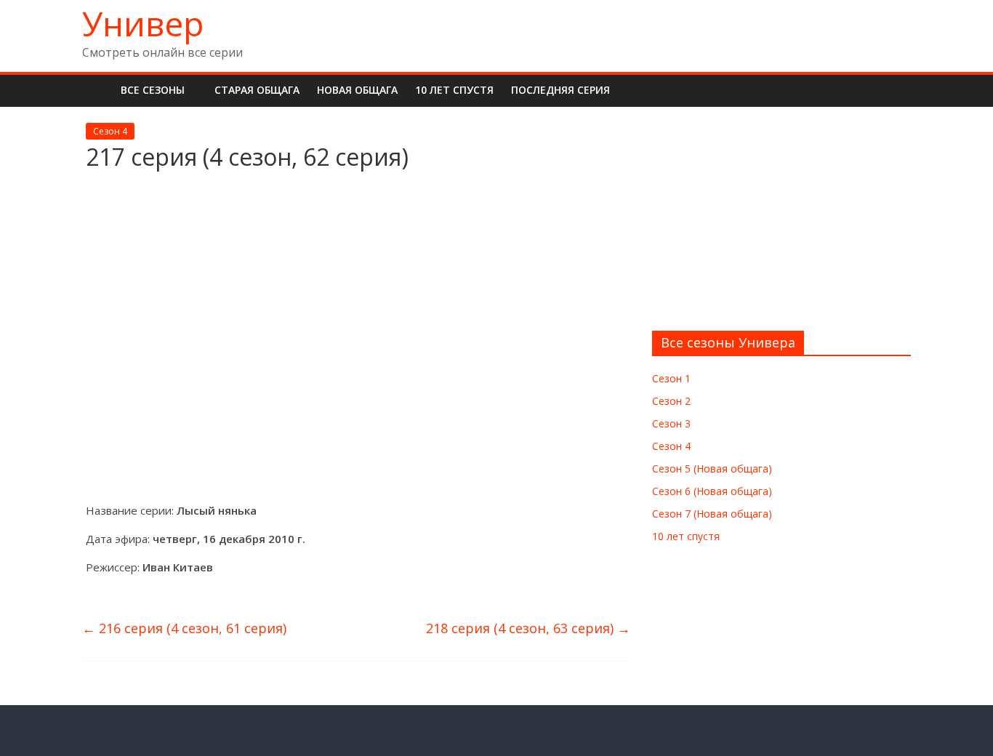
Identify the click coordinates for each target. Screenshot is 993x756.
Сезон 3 (671, 423)
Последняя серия (560, 90)
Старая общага (256, 90)
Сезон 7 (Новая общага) (712, 513)
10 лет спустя (454, 90)
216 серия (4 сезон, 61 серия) (184, 628)
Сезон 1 (671, 378)
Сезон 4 (110, 131)
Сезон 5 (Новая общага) (712, 468)
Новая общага (357, 90)
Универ (143, 23)
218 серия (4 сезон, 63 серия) (528, 628)
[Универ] (97, 90)
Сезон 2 (671, 401)
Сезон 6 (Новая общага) (712, 491)
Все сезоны (153, 90)
